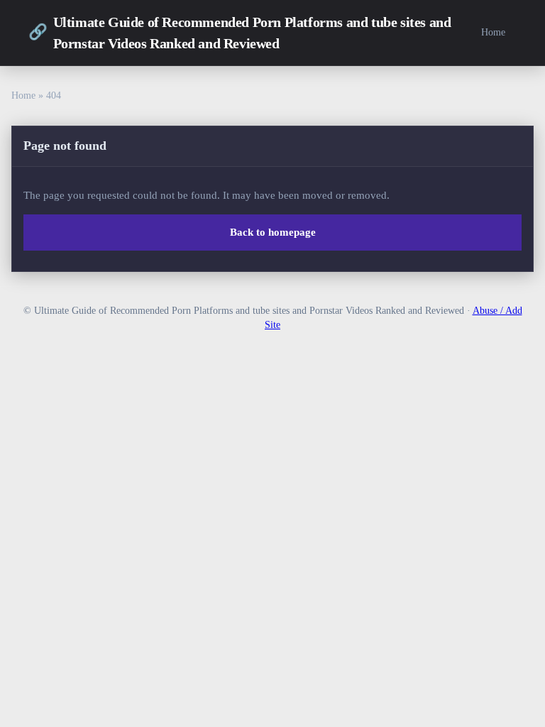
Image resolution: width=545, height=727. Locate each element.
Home (493, 32)
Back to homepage (273, 232)
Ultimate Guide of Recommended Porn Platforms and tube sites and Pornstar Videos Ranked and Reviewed (239, 32)
